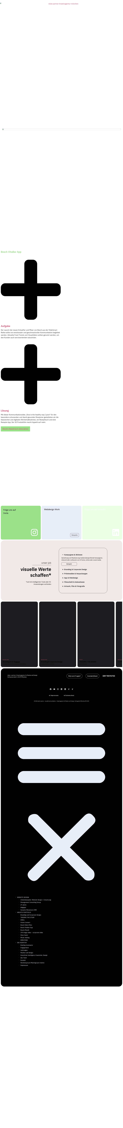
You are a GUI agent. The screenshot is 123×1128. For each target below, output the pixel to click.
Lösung (5, 410)
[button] (31, 291)
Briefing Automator (26, 945)
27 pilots (23, 905)
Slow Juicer (24, 935)
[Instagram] (57, 689)
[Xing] (68, 689)
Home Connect (25, 922)
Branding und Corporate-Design (30, 915)
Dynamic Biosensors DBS (28, 910)
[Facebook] (50, 689)
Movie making (24, 937)
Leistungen (24, 950)
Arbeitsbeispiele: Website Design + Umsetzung (35, 900)
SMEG (22, 920)
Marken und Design (26, 953)
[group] (19, 634)
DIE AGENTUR (22, 942)
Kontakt (23, 960)
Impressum (24, 965)
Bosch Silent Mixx (26, 925)
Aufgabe (5, 326)
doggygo (23, 907)
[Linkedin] (61, 689)
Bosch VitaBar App (26, 927)
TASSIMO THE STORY (27, 917)
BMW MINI (24, 940)
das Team (23, 958)
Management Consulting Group (30, 902)
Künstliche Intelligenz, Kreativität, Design (33, 955)
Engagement (24, 948)
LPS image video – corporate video (31, 932)
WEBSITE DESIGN (23, 897)
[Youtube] (54, 689)
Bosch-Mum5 (24, 930)
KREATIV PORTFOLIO (24, 912)
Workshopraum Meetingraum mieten (32, 963)
